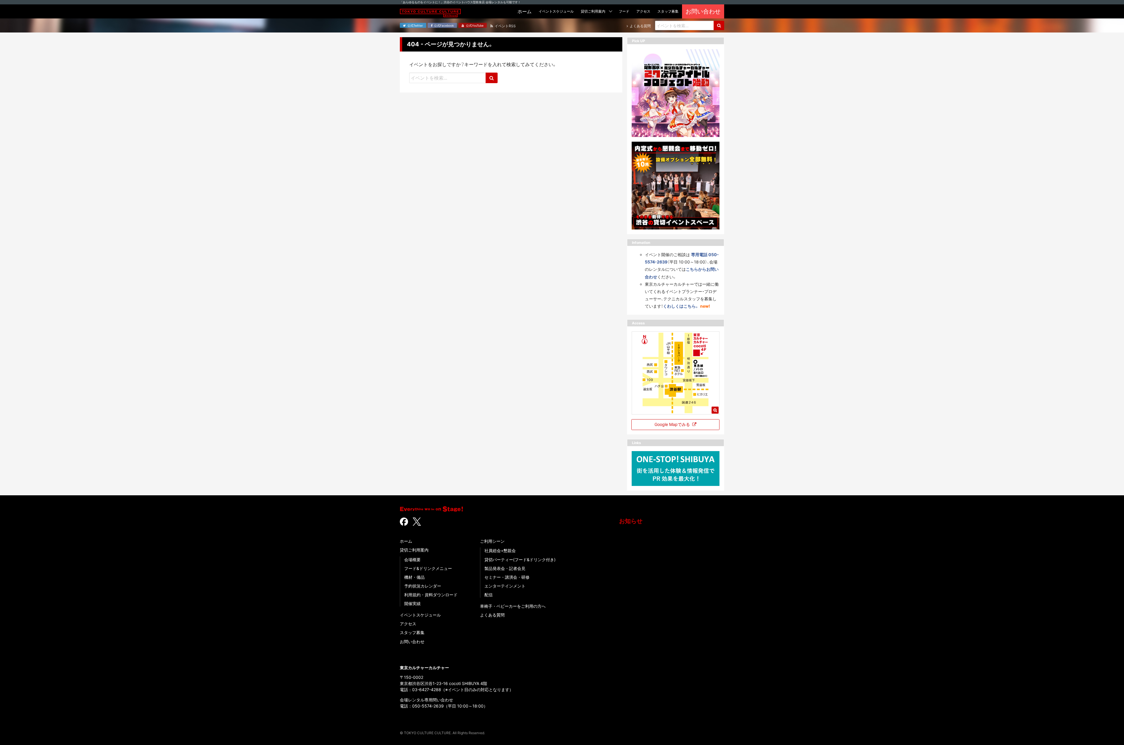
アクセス (408, 623)
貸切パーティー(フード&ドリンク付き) (520, 559)
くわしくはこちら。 (681, 306)
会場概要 (412, 559)
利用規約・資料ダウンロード (431, 594)
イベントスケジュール (420, 614)
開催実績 (412, 603)
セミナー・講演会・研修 (507, 577)
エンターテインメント (504, 585)
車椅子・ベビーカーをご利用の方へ (513, 606)
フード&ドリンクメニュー (428, 568)
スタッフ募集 (412, 632)
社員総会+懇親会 (500, 550)
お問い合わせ (412, 641)
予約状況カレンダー (422, 585)
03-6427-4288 (426, 689)
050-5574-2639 (428, 705)
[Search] (719, 25)
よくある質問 (492, 614)
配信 (488, 594)
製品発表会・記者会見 (504, 568)
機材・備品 (414, 577)
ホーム (406, 541)
